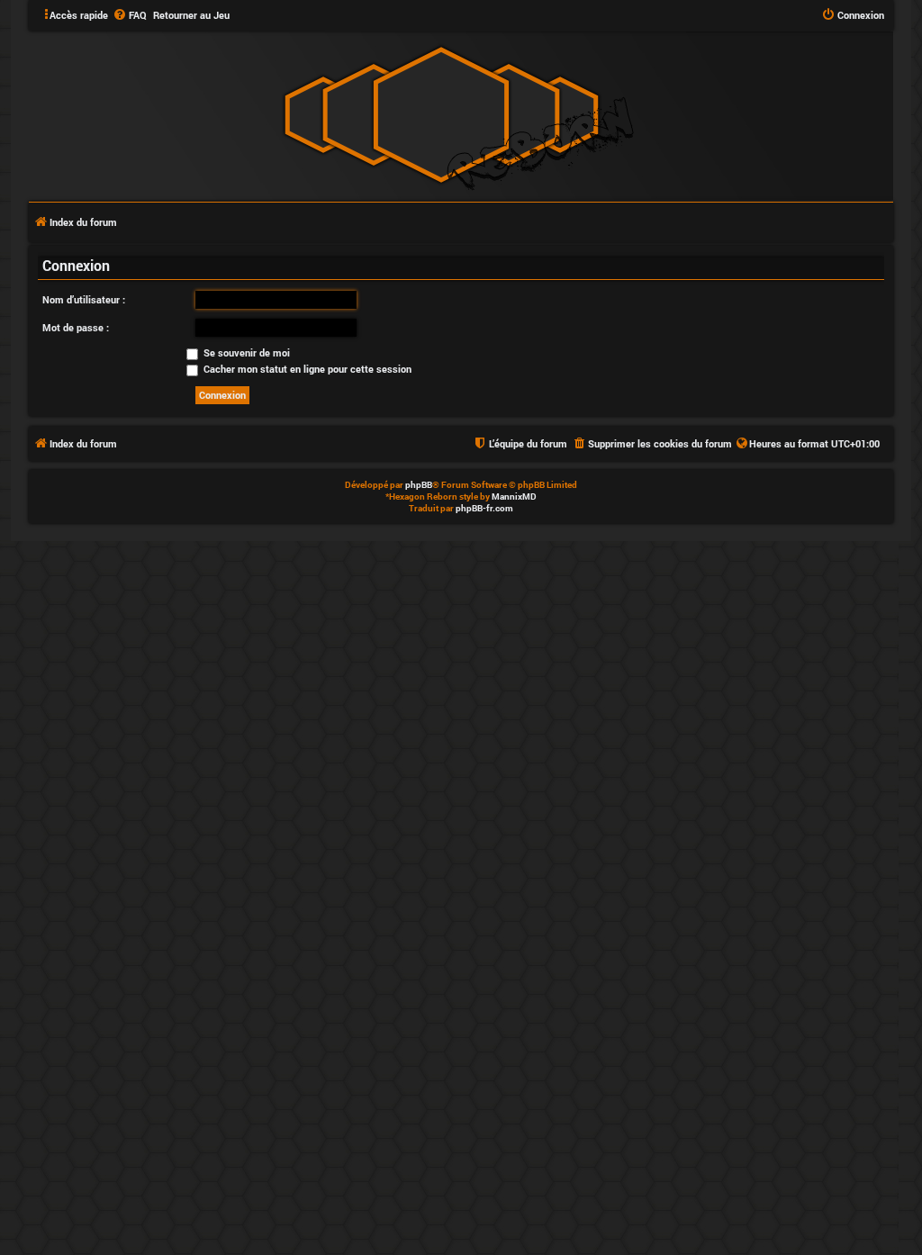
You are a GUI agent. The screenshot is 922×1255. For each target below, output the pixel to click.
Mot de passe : (75, 327)
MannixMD (514, 496)
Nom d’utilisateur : (83, 299)
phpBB (418, 485)
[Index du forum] (441, 115)
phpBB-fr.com (484, 508)
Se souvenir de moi (245, 352)
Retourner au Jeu (191, 15)
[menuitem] (130, 15)
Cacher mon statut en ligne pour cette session (306, 368)
